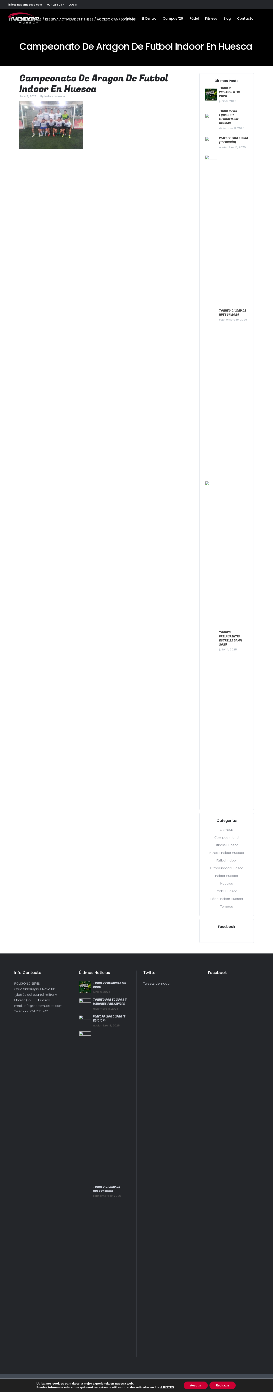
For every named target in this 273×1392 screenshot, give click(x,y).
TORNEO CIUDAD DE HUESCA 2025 (232, 313)
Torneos (226, 906)
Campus (227, 829)
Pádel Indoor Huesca (227, 898)
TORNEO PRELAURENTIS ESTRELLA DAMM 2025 (230, 638)
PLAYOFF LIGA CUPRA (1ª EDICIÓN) (233, 140)
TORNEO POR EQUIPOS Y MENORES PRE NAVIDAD (229, 117)
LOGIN (73, 4)
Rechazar (222, 1385)
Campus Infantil (226, 837)
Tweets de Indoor (157, 983)
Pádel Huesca (226, 891)
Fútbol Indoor (226, 860)
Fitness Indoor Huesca (226, 852)
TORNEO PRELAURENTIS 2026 (229, 92)
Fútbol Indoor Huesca (226, 868)
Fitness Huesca (226, 845)
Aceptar (195, 1385)
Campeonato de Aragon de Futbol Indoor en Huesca (93, 83)
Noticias (226, 883)
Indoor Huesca (54, 96)
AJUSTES (167, 1387)
